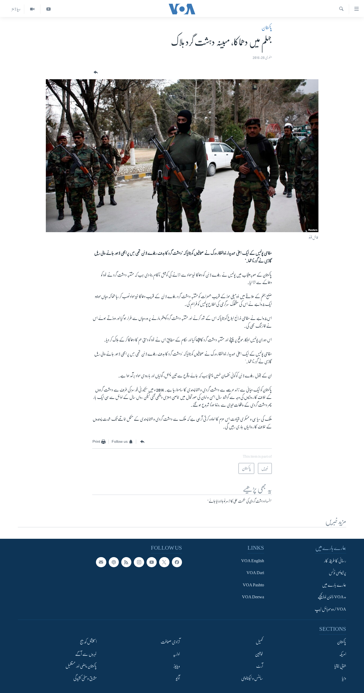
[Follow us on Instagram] (139, 562)
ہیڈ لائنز (16, 9)
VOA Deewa (253, 597)
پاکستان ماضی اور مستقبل (81, 666)
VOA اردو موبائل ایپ (330, 609)
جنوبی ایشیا (340, 666)
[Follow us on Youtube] (152, 562)
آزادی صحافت (170, 642)
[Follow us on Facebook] (177, 562)
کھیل (259, 642)
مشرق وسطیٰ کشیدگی (85, 678)
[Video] (32, 9)
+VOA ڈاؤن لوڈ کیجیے (332, 597)
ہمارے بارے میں (334, 585)
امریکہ (342, 654)
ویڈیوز (176, 666)
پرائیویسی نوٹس (337, 573)
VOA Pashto (253, 585)
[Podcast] (114, 562)
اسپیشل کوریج (88, 642)
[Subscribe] (101, 562)
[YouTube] (48, 9)
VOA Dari (255, 573)
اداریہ (176, 654)
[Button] (95, 72)
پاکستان (267, 28)
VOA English (252, 561)
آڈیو (178, 678)
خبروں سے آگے (86, 654)
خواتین (259, 654)
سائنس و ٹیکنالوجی (252, 678)
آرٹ (259, 666)
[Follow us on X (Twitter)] (164, 562)
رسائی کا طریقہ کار (335, 561)
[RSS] (126, 562)
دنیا (344, 678)
